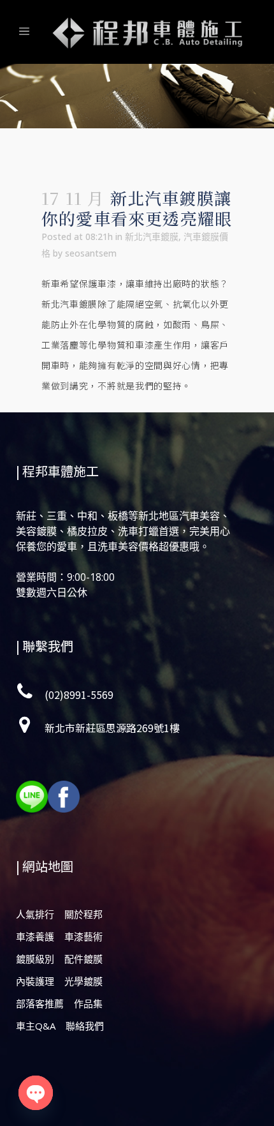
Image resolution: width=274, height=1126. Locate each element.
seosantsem (91, 253)
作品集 (88, 1003)
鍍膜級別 (35, 958)
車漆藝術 (83, 936)
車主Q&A (35, 1025)
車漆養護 (35, 936)
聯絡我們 (85, 1025)
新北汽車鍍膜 (151, 236)
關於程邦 (83, 914)
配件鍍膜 (83, 958)
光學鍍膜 (83, 981)
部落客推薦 (40, 1003)
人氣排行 (35, 914)
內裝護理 (35, 981)
